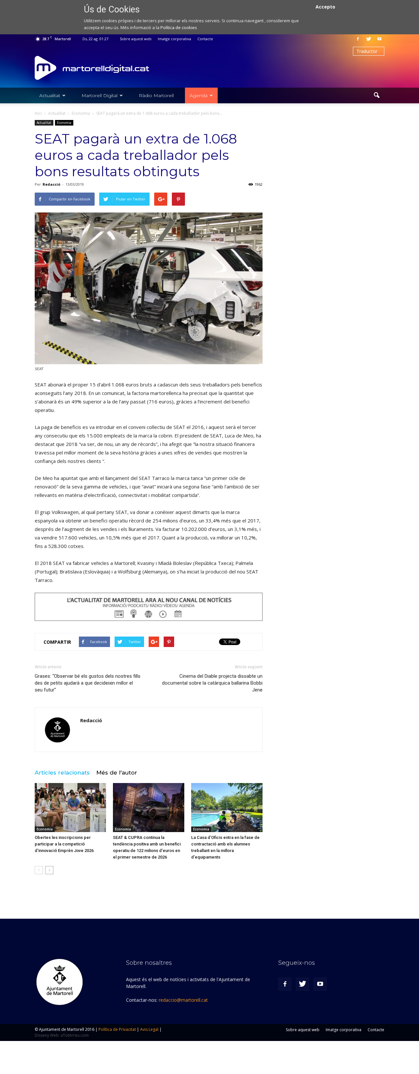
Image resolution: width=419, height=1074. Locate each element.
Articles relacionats (62, 772)
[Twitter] (368, 38)
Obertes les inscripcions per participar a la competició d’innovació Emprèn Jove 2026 (64, 844)
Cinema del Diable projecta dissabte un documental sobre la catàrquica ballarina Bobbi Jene (212, 683)
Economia (64, 122)
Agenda (199, 95)
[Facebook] (358, 38)
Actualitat (49, 95)
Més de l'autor (116, 772)
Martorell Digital (100, 95)
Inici (38, 113)
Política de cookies (178, 27)
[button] (376, 95)
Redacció (51, 184)
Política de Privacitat (117, 1029)
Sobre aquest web (136, 38)
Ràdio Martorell (156, 95)
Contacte (205, 38)
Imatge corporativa (174, 38)
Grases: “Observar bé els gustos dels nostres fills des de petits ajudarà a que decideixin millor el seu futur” (87, 683)
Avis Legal (149, 1029)
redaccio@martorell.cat (183, 1000)
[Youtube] (379, 38)
